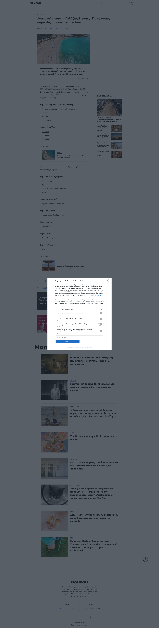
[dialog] (79, 314)
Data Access (79, 347)
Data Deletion (70, 347)
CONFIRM (68, 341)
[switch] (100, 313)
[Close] (108, 281)
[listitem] (79, 309)
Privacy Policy (89, 347)
